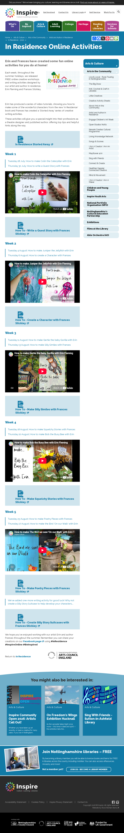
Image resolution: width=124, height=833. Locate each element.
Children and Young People (97, 189)
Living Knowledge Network (101, 136)
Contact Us (63, 12)
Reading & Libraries (98, 26)
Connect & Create (97, 163)
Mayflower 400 (95, 153)
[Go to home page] (21, 13)
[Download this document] (20, 140)
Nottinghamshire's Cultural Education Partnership (97, 213)
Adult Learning (55, 25)
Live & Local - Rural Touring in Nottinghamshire (101, 78)
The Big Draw (95, 84)
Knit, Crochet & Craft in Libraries (99, 90)
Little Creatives (95, 96)
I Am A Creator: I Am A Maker (99, 181)
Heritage (83, 24)
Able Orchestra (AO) (98, 235)
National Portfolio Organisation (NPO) (97, 204)
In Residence (23, 656)
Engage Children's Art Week (101, 119)
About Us (35, 12)
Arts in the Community (37, 37)
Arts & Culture (41, 25)
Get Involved (49, 12)
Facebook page (32, 641)
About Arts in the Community (96, 107)
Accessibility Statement (15, 802)
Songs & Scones (96, 141)
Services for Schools (112, 26)
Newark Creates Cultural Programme (99, 130)
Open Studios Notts (98, 124)
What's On (12, 25)
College (69, 24)
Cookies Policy (37, 802)
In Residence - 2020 (16, 40)
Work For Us (109, 12)
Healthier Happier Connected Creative (98, 169)
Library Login (78, 12)
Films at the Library (97, 228)
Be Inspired (26, 25)
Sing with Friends (96, 158)
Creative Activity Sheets (99, 101)
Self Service (94, 12)
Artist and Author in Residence (61, 37)
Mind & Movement (97, 175)
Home (7, 37)
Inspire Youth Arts (96, 196)
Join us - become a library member (88, 769)
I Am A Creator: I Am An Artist (99, 147)
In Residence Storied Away (32, 144)
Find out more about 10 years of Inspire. (97, 2)
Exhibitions (93, 222)
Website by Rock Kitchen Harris (104, 808)
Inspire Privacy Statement (61, 802)
